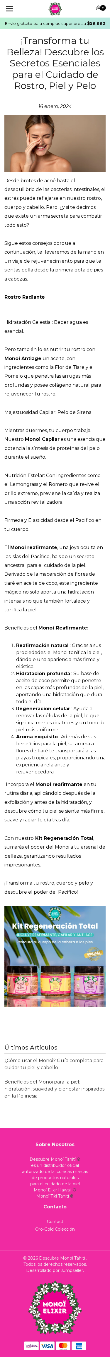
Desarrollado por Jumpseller (54, 1270)
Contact (55, 1221)
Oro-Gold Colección (55, 1229)
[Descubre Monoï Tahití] (55, 9)
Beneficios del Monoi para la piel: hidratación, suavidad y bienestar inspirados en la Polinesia (54, 1089)
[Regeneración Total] (55, 956)
